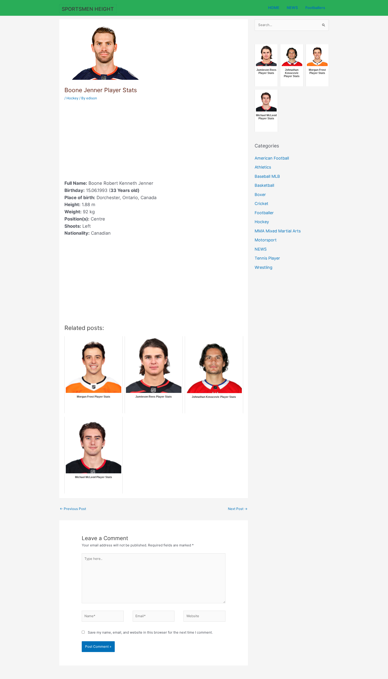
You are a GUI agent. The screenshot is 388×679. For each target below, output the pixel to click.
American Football (272, 158)
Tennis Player (267, 258)
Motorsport (266, 240)
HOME (273, 7)
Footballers (315, 7)
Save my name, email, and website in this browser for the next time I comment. (150, 632)
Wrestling (263, 267)
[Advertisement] (102, 138)
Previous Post (73, 509)
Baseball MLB (267, 176)
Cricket (261, 203)
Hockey (72, 98)
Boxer (260, 194)
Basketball (264, 185)
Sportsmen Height (88, 9)
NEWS (292, 7)
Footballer (264, 212)
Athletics (263, 167)
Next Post (237, 509)
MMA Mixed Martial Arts (278, 231)
